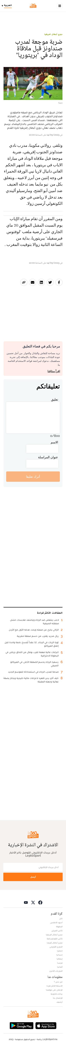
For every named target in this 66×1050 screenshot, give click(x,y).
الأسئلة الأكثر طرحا (54, 986)
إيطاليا (59, 959)
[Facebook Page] (40, 902)
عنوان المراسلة (48, 457)
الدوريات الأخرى (55, 971)
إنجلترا (59, 951)
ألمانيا (59, 967)
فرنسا (59, 963)
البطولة (59, 926)
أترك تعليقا (33, 476)
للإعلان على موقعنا (54, 990)
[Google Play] (21, 1025)
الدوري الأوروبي (55, 946)
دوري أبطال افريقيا (53, 34)
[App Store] (45, 1025)
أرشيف (59, 1002)
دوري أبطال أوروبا (54, 942)
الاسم (54, 442)
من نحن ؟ (58, 982)
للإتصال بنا (57, 998)
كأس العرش (56, 930)
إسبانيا (59, 955)
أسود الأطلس (56, 922)
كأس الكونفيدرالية (54, 938)
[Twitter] (33, 902)
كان (60, 918)
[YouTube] (26, 902)
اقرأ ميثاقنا (54, 371)
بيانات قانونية (56, 994)
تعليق (54, 399)
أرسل (33, 876)
